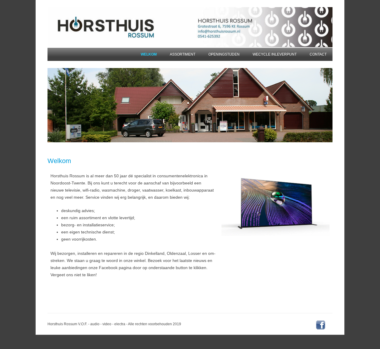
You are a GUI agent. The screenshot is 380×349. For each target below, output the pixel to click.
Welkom (149, 54)
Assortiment (182, 54)
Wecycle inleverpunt (275, 54)
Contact (318, 54)
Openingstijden (224, 54)
